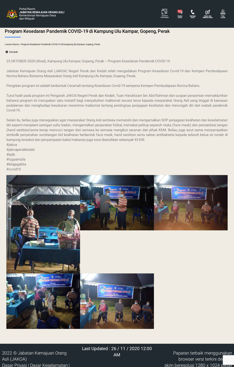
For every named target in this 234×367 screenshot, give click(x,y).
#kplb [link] (10, 155)
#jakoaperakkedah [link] (20, 150)
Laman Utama (12, 44)
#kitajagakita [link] (16, 164)
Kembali (13, 52)
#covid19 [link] (13, 169)
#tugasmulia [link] (15, 159)
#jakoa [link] (11, 145)
